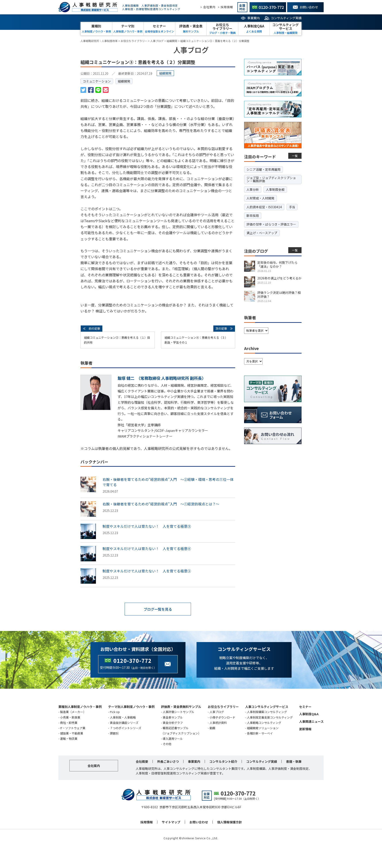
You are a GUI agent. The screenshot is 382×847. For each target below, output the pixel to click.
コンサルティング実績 (286, 18)
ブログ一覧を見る (158, 609)
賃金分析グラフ (173, 723)
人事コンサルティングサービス (266, 706)
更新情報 (305, 729)
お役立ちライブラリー (223, 706)
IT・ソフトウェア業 (72, 728)
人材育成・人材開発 (260, 198)
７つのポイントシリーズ (125, 728)
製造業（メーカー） (73, 712)
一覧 (295, 156)
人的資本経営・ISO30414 (264, 207)
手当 (292, 207)
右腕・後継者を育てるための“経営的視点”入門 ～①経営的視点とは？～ (161, 504)
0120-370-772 (132, 660)
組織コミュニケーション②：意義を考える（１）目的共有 (117, 339)
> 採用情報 (225, 7)
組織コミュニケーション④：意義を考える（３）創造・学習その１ (196, 339)
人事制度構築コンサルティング (267, 712)
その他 (167, 744)
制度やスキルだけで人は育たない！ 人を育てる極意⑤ (147, 526)
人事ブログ (217, 712)
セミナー (305, 706)
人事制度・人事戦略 (123, 717)
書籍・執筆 (294, 761)
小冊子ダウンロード (222, 717)
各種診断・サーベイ (260, 733)
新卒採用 (252, 215)
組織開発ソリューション (263, 728)
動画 (212, 728)
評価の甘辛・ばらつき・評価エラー (271, 224)
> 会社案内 (208, 7)
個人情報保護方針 (229, 822)
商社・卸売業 (68, 723)
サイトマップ (171, 822)
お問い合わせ (198, 822)
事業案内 (253, 18)
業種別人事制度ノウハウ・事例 (80, 706)
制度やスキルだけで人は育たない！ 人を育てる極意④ (147, 548)
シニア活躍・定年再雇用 (263, 169)
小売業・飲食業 (70, 717)
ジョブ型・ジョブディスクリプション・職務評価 (271, 179)
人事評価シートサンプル (178, 712)
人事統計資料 (218, 723)
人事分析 (252, 189)
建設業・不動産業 (71, 733)
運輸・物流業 (68, 738)
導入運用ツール (173, 738)
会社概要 (142, 761)
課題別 (114, 733)
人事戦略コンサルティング (264, 723)
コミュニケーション (97, 81)
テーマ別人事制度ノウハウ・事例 (131, 706)
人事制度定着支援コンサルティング (270, 717)
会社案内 (94, 765)
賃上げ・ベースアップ (261, 233)
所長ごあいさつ (168, 761)
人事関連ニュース (311, 721)
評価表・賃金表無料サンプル (181, 706)
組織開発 (124, 81)
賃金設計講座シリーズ (124, 723)
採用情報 (146, 822)
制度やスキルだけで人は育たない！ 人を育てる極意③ (147, 571)
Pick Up (115, 712)
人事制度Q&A (309, 714)
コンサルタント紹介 (223, 761)
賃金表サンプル (173, 717)
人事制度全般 (275, 189)
